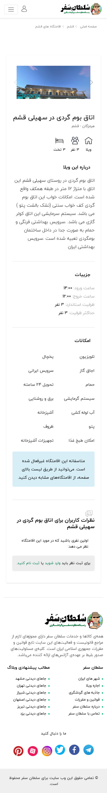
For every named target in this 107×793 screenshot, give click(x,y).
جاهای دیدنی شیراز (31, 692)
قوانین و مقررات (87, 699)
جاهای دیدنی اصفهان (29, 699)
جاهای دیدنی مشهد (30, 678)
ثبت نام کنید (28, 563)
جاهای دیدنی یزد (33, 713)
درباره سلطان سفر (86, 706)
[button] (91, 82)
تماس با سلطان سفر (84, 713)
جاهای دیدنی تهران (31, 685)
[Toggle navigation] (11, 9)
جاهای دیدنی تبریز (31, 706)
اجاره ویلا (93, 685)
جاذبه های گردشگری (84, 692)
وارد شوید (53, 563)
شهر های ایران (89, 678)
